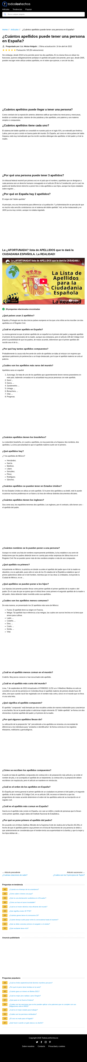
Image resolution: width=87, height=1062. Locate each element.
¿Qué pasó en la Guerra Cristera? (21, 1000)
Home (5, 29)
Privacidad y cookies (56, 1046)
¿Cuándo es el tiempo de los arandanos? (24, 889)
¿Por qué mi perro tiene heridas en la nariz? (25, 987)
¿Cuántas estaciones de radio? (14, 875)
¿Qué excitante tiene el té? (19, 928)
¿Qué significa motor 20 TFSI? (20, 911)
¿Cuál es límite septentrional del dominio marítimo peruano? (31, 983)
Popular (28, 9)
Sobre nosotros (28, 1046)
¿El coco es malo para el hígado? (21, 1018)
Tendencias (17, 9)
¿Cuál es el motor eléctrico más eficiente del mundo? (28, 907)
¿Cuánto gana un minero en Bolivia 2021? (24, 991)
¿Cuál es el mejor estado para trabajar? (23, 1010)
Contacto (41, 1046)
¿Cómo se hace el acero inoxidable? (22, 902)
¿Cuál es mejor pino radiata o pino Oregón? (25, 996)
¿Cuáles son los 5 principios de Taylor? (69, 875)
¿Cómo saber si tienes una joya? (21, 894)
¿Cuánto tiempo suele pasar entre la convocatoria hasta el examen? (33, 920)
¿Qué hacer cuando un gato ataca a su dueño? (26, 1023)
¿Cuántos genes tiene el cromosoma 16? (24, 915)
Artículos (5, 9)
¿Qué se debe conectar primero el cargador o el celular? (29, 924)
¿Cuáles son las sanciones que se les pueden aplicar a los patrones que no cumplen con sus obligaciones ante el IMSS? (42, 1005)
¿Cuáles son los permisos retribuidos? (23, 1014)
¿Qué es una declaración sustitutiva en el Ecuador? (27, 898)
